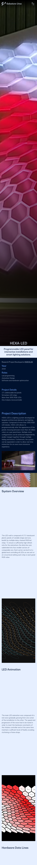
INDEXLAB (29, 362)
